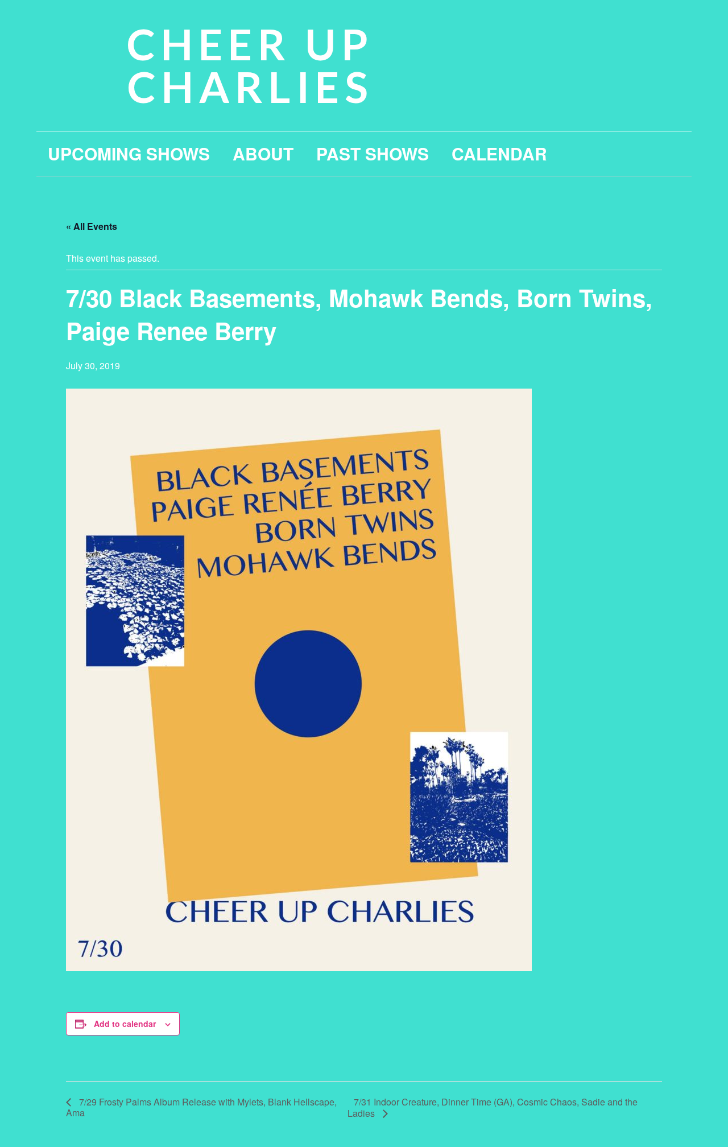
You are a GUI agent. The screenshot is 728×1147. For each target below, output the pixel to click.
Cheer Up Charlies (250, 65)
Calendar (499, 153)
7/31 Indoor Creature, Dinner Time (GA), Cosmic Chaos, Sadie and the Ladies (493, 1107)
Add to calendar (125, 1023)
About (263, 153)
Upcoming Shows (129, 153)
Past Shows (372, 153)
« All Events (91, 226)
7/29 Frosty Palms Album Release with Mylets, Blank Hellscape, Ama (201, 1107)
